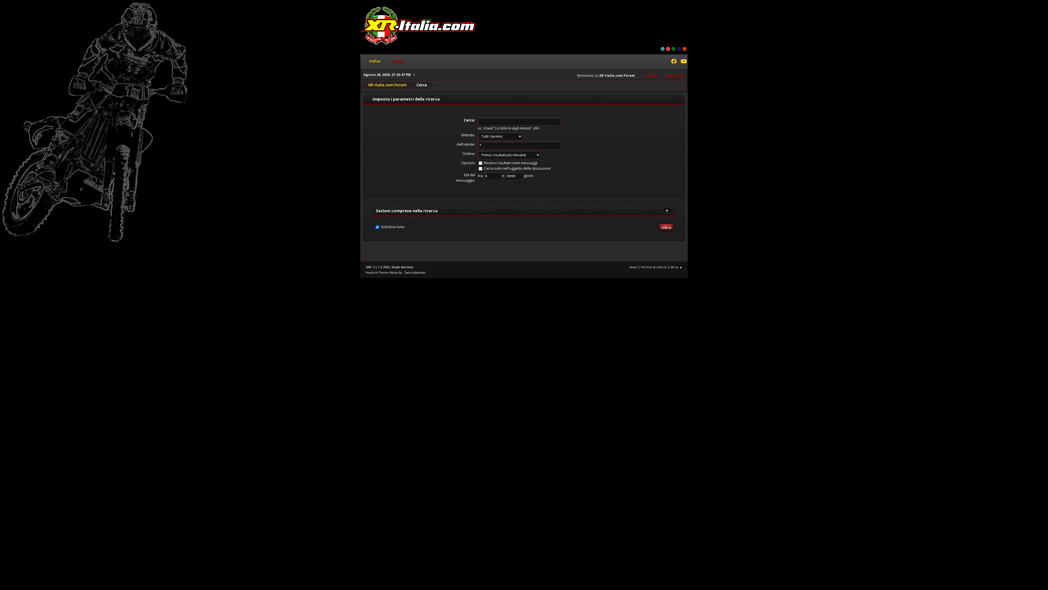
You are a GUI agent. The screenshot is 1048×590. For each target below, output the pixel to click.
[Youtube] (683, 62)
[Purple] (679, 49)
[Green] (673, 49)
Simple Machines (402, 267)
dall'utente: (466, 144)
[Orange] (684, 49)
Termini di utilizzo (654, 267)
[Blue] (662, 49)
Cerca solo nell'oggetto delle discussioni (517, 168)
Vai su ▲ (676, 267)
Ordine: (469, 153)
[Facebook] (673, 62)
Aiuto (633, 267)
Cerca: (469, 120)
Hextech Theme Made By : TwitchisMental (395, 272)
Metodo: (468, 134)
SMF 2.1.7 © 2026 (378, 267)
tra (480, 175)
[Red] (668, 49)
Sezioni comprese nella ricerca (406, 210)
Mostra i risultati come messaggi (510, 162)
